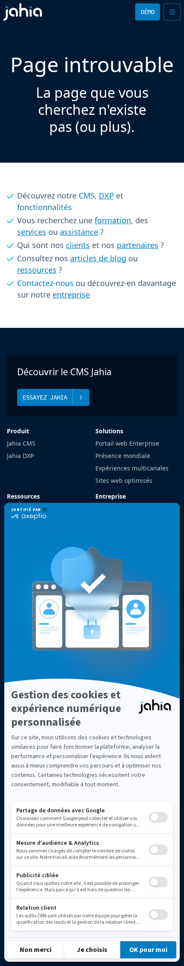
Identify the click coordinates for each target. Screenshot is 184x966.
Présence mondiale (122, 456)
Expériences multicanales (132, 468)
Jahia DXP (20, 456)
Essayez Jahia (45, 397)
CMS (87, 195)
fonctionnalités (44, 207)
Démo (147, 12)
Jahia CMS (21, 443)
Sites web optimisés (123, 480)
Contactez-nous (45, 283)
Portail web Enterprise (127, 443)
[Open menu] (172, 11)
